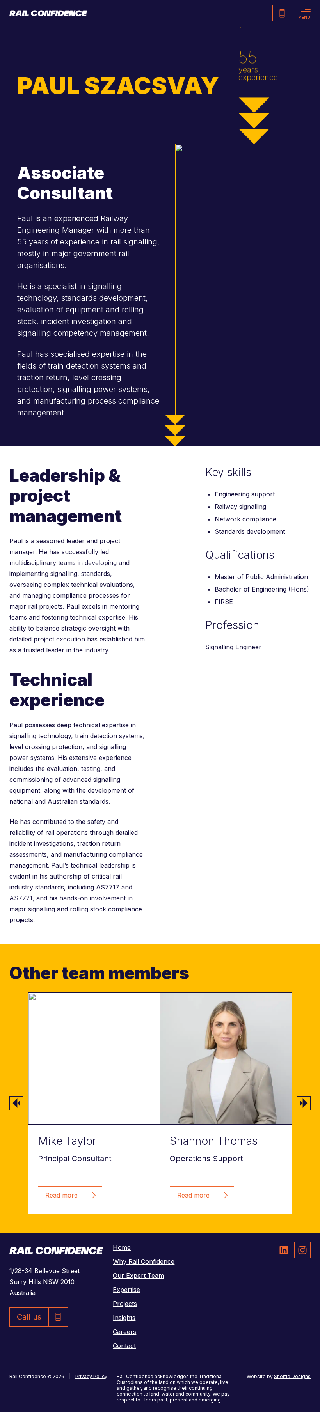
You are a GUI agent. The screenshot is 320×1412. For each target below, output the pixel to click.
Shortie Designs (292, 1376)
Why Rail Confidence (143, 1261)
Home (122, 1247)
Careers (124, 1332)
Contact (124, 1346)
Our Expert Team (138, 1275)
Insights (124, 1318)
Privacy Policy (91, 1376)
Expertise (126, 1289)
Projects (125, 1303)
